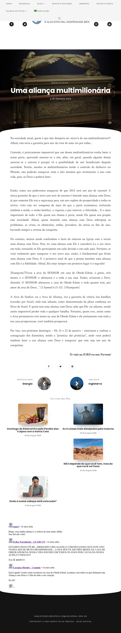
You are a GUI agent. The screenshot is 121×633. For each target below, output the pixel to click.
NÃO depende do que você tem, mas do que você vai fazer (88, 465)
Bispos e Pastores (62, 4)
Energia (27, 384)
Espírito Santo (105, 4)
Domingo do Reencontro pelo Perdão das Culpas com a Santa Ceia (33, 430)
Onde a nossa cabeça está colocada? (33, 501)
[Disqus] (60, 558)
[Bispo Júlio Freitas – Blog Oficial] (60, 27)
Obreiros (84, 4)
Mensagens (60, 83)
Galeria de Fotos (15, 11)
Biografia (24, 4)
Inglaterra (95, 384)
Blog (40, 4)
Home (9, 4)
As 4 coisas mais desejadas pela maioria (88, 429)
